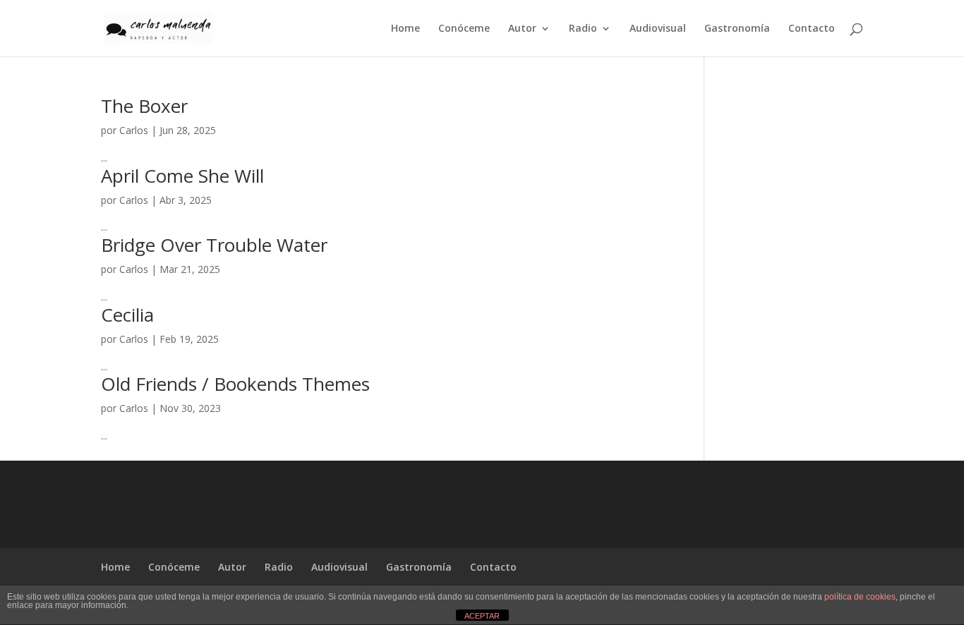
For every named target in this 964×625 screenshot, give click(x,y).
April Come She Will (182, 175)
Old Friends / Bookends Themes (235, 383)
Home (405, 29)
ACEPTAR (482, 616)
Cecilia (127, 314)
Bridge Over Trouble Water (214, 244)
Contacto (811, 29)
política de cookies (860, 597)
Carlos (133, 130)
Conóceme (464, 29)
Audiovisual (657, 29)
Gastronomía (737, 29)
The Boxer (144, 106)
